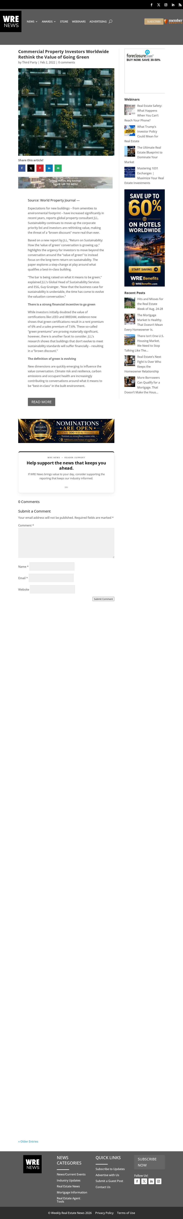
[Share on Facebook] (21, 168)
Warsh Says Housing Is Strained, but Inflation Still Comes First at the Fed (66, 1033)
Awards (47, 21)
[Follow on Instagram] (166, 5)
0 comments (66, 62)
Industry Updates (68, 1180)
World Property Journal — (60, 200)
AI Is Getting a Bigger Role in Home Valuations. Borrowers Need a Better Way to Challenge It (65, 1121)
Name (23, 567)
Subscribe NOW (147, 1162)
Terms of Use (126, 1213)
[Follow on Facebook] (151, 5)
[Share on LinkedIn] (49, 168)
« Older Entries (28, 1141)
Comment (26, 525)
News (30, 21)
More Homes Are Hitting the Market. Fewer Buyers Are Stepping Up (64, 768)
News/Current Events (71, 1174)
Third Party (29, 62)
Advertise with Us (107, 1175)
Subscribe (154, 21)
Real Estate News (68, 1186)
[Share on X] (30, 168)
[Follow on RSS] (180, 5)
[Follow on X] (159, 5)
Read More (41, 401)
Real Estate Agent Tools (68, 1199)
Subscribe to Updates (110, 1169)
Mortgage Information (72, 1192)
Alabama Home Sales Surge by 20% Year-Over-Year (62, 683)
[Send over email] (58, 168)
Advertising (98, 21)
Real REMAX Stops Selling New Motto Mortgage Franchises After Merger (58, 947)
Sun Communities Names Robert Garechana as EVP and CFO (65, 861)
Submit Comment (103, 599)
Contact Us (103, 1187)
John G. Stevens (36, 773)
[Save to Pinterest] (40, 168)
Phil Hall (31, 687)
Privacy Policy (104, 1213)
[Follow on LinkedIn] (173, 5)
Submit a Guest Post (109, 1181)
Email (23, 578)
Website (23, 589)
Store (64, 21)
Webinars (79, 21)
